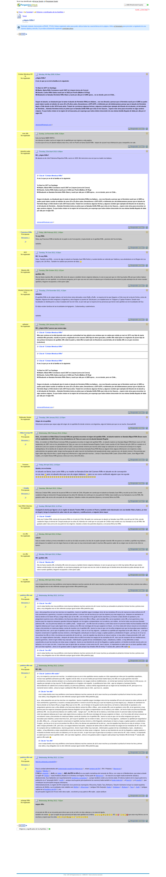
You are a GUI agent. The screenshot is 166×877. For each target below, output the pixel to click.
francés (128, 780)
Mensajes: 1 (25, 238)
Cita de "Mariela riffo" (47, 562)
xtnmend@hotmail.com (43, 125)
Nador (109, 787)
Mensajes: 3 (25, 603)
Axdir (137, 787)
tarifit (61, 780)
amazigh (45, 773)
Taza (131, 787)
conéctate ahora (67, 28)
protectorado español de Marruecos (70, 769)
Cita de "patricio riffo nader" (49, 673)
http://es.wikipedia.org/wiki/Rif (46, 762)
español (139, 780)
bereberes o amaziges (79, 778)
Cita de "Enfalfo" (45, 516)
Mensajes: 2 (25, 493)
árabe (59, 773)
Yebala (46, 775)
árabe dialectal (117, 780)
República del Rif (50, 789)
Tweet (24, 16)
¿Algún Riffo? (28, 20)
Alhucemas (84, 787)
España (38, 771)
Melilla (45, 771)
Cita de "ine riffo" (45, 603)
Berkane (125, 787)
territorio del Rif (94, 769)
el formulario (118, 26)
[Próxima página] (26, 34)
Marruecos (117, 769)
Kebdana (116, 787)
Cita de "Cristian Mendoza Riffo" (51, 175)
